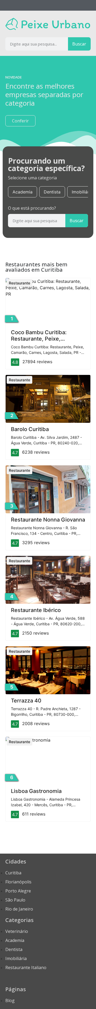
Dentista (52, 192)
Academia (23, 192)
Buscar (79, 44)
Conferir (20, 121)
